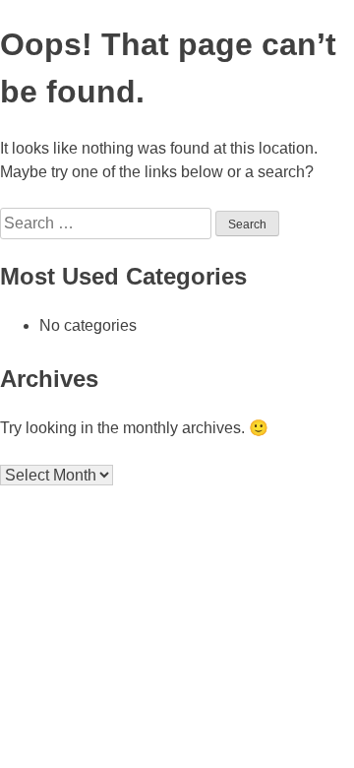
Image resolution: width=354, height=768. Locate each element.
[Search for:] (107, 223)
